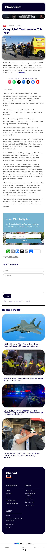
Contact (8, 527)
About (8, 515)
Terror (15, 257)
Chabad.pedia (29, 502)
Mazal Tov (39, 547)
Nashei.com (29, 499)
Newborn (9, 493)
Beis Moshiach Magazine (30, 494)
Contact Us (10, 524)
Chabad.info (29, 490)
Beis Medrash (10, 500)
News (8, 547)
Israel (10, 257)
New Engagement (12, 503)
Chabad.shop (29, 505)
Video (23, 547)
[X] (22, 252)
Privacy (23, 550)
